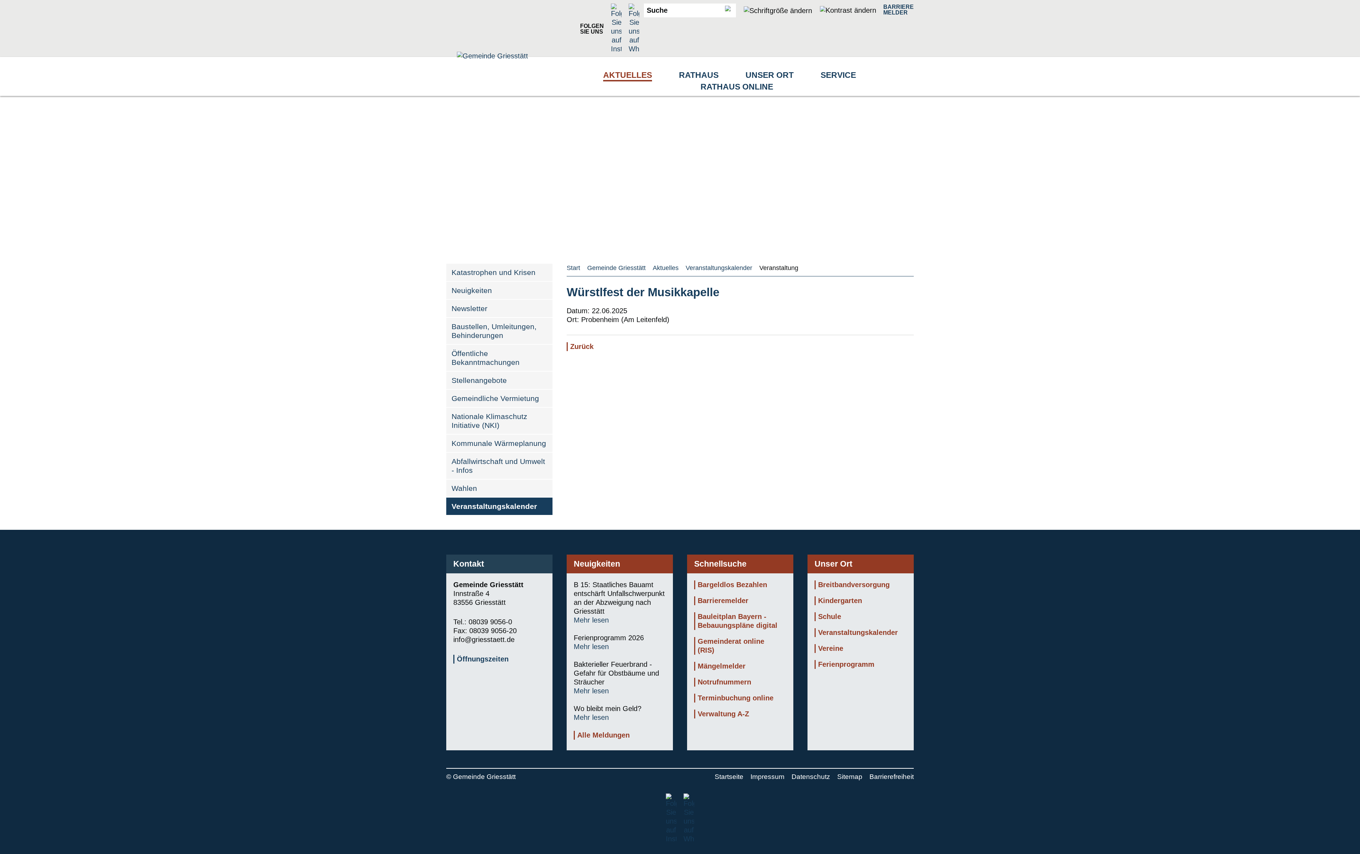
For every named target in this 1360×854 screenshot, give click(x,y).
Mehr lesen (591, 620)
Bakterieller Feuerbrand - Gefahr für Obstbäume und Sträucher (616, 673)
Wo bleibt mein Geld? (607, 708)
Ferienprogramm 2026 (609, 638)
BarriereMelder (898, 10)
